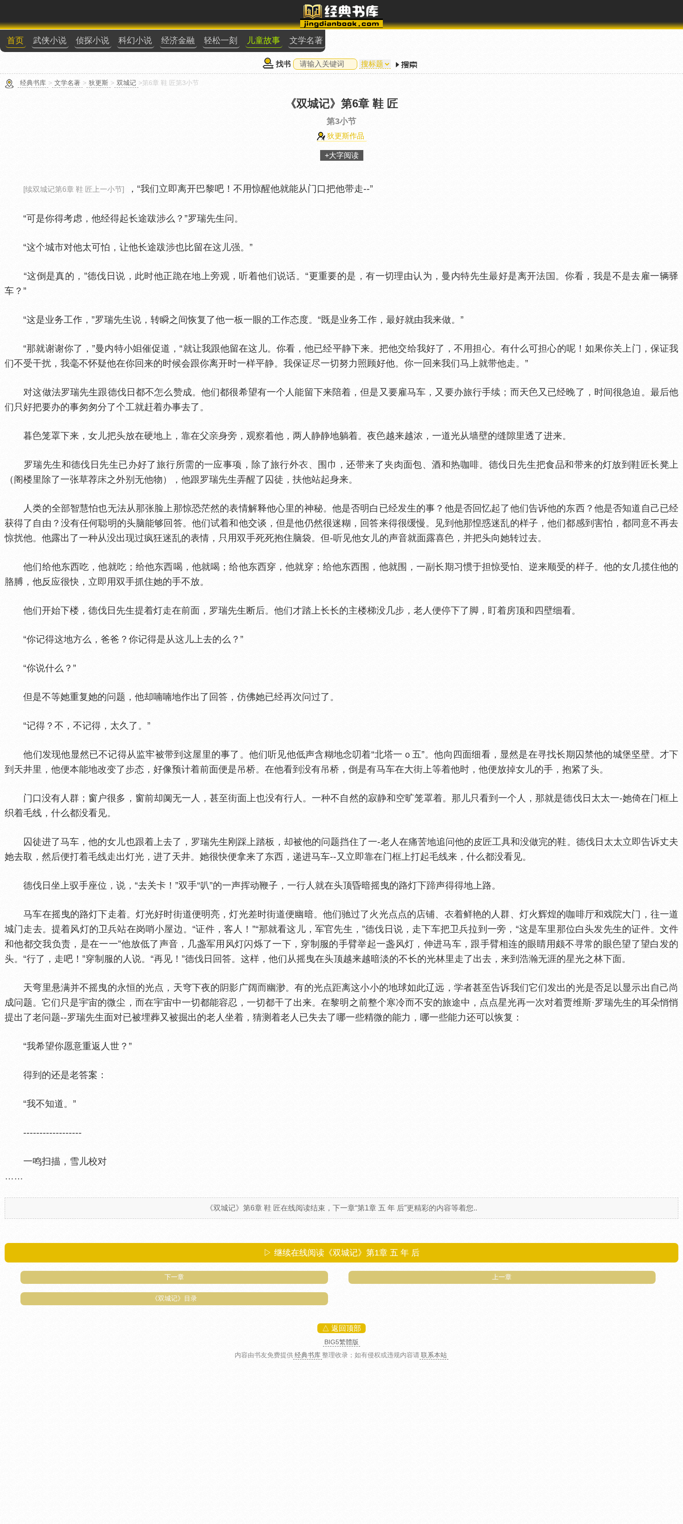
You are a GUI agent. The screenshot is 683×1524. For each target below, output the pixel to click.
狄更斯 (98, 82)
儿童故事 (263, 40)
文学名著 (306, 40)
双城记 (126, 82)
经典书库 (33, 82)
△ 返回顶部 (341, 1328)
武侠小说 (49, 40)
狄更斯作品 (345, 136)
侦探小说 (92, 40)
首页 (15, 40)
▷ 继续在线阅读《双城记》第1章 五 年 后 (341, 1252)
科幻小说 (135, 40)
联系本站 (434, 1355)
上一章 (502, 1277)
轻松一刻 (220, 40)
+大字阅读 (342, 155)
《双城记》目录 (174, 1298)
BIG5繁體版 (341, 1342)
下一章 (174, 1277)
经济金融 (178, 40)
